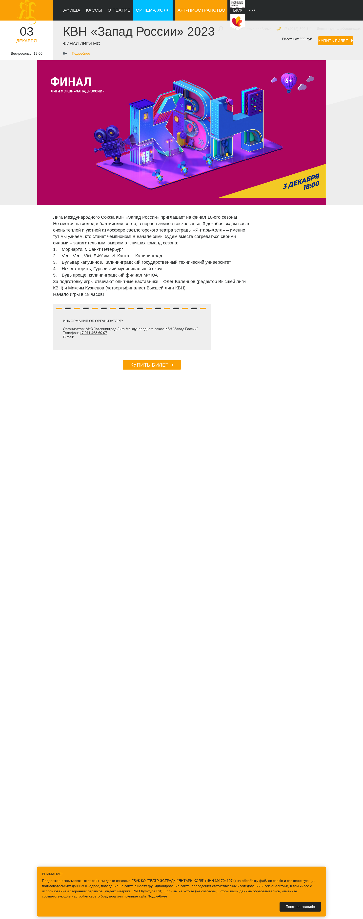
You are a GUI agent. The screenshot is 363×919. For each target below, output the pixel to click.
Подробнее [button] (157, 896)
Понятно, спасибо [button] (300, 907)
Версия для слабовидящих (339, 28)
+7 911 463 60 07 (93, 333)
